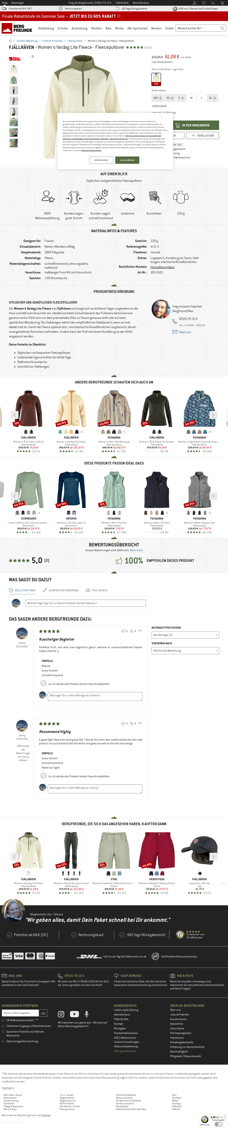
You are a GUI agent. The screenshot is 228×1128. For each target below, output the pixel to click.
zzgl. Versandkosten (162, 61)
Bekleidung (46, 28)
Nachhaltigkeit (179, 1051)
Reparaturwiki (192, 1056)
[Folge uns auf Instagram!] (63, 1015)
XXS (156, 98)
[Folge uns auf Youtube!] (77, 1015)
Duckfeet (176, 1097)
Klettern (96, 28)
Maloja (175, 1100)
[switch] (218, 1124)
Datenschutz (128, 1038)
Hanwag (176, 1103)
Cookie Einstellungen (126, 1042)
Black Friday (10, 1109)
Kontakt (118, 1024)
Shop (5, 3)
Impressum (177, 1038)
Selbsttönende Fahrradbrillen (131, 1109)
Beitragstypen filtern (166, 628)
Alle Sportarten (137, 28)
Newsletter (176, 1024)
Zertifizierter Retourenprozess (179, 956)
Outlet (169, 28)
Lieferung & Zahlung (126, 1010)
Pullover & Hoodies (53, 40)
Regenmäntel (67, 1097)
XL (211, 98)
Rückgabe (120, 1028)
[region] (115, 141)
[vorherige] (15, 415)
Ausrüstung (79, 28)
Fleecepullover (75, 40)
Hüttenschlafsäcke (126, 1094)
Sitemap (46, 1115)
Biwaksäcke (122, 1106)
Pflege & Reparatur (14, 1106)
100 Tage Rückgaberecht (134, 8)
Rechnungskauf (73, 8)
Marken (156, 28)
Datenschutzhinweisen (91, 150)
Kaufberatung (11, 1100)
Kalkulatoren (10, 1097)
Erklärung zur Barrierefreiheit (187, 1047)
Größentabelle (159, 105)
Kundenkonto (178, 1019)
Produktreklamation (126, 1033)
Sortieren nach (162, 643)
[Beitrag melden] (140, 631)
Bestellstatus (122, 1014)
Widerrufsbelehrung (126, 1046)
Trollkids (176, 1109)
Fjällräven (21, 47)
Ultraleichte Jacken (70, 1106)
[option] (83, 106)
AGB (116, 1038)
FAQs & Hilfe (121, 1019)
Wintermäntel (67, 1103)
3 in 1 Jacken (67, 1094)
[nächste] (213, 415)
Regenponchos (68, 1100)
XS (168, 98)
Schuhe (63, 28)
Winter (119, 28)
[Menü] (225, 1116)
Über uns (175, 1010)
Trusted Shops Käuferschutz (174, 157)
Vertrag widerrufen (125, 1051)
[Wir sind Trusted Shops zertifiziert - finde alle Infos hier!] (180, 934)
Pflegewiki (176, 1056)
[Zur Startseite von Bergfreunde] (18, 28)
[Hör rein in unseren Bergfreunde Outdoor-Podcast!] (89, 1015)
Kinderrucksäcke (125, 1103)
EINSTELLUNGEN (101, 160)
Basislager (17, 3)
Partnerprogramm (180, 1033)
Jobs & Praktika (179, 1014)
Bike (108, 28)
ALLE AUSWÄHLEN (127, 160)
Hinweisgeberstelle (181, 1042)
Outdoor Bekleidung (27, 40)
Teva (174, 1094)
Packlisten (9, 1103)
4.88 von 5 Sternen (198, 8)
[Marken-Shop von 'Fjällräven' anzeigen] (14, 58)
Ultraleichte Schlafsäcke (128, 1100)
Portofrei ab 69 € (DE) (20, 8)
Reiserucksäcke (124, 1097)
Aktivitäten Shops (13, 1094)
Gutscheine (177, 1028)
